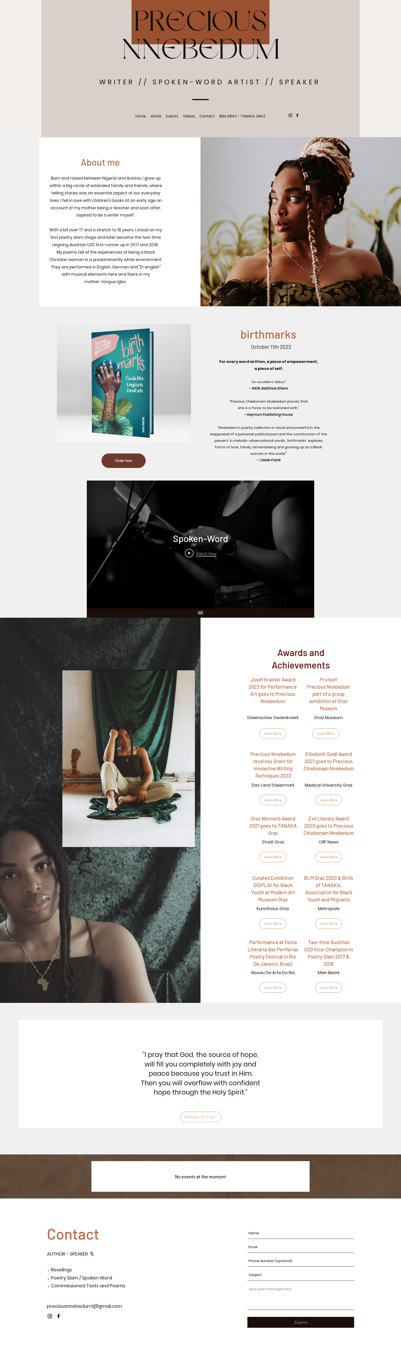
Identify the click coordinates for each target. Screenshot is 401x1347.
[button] (272, 987)
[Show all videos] (200, 613)
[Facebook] (297, 115)
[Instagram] (290, 115)
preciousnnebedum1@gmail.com (84, 1306)
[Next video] (304, 544)
